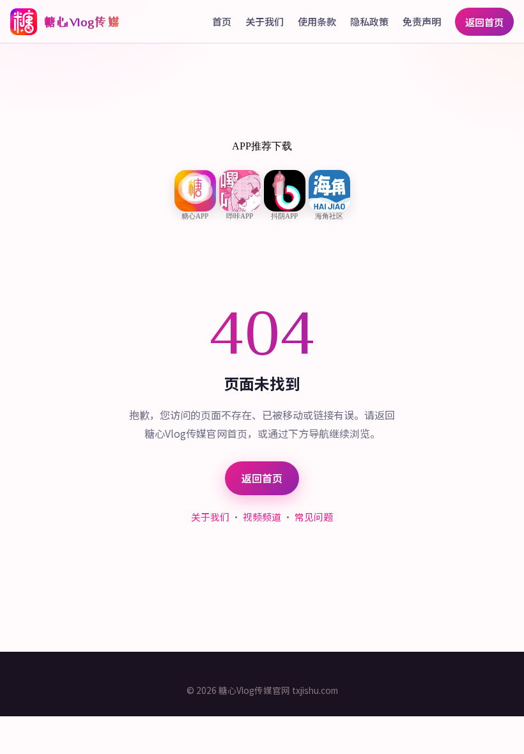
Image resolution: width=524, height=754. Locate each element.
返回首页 (484, 22)
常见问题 (314, 516)
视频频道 (262, 516)
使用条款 (317, 21)
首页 (221, 21)
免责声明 (422, 21)
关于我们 (264, 21)
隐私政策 (369, 21)
